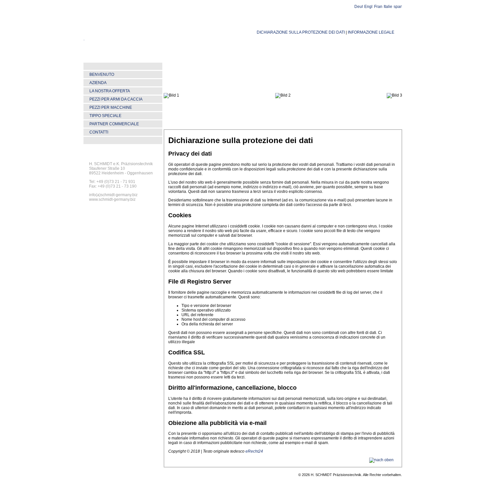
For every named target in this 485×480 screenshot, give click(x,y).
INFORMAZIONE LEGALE (371, 32)
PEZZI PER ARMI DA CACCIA (116, 99)
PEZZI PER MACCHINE (110, 107)
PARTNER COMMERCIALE (114, 124)
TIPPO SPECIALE (105, 115)
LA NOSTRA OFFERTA (109, 91)
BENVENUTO (101, 74)
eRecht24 (254, 451)
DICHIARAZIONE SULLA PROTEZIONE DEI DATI (301, 32)
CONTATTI (98, 132)
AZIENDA (98, 82)
